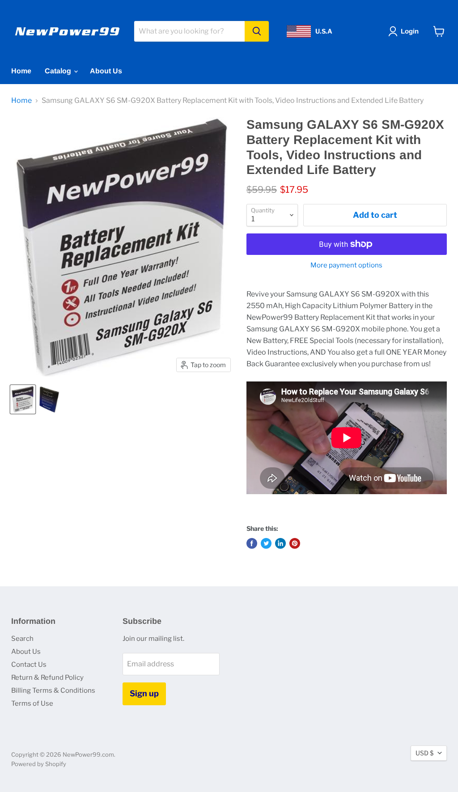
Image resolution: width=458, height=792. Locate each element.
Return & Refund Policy (47, 677)
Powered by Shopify (38, 763)
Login (410, 31)
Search (22, 639)
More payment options (346, 265)
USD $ (424, 753)
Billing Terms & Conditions (53, 690)
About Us (106, 71)
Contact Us (29, 665)
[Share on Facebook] (251, 543)
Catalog (59, 71)
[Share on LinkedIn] (280, 543)
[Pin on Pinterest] (294, 543)
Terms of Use (32, 703)
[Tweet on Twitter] (266, 543)
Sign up (144, 693)
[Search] (257, 31)
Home (21, 71)
